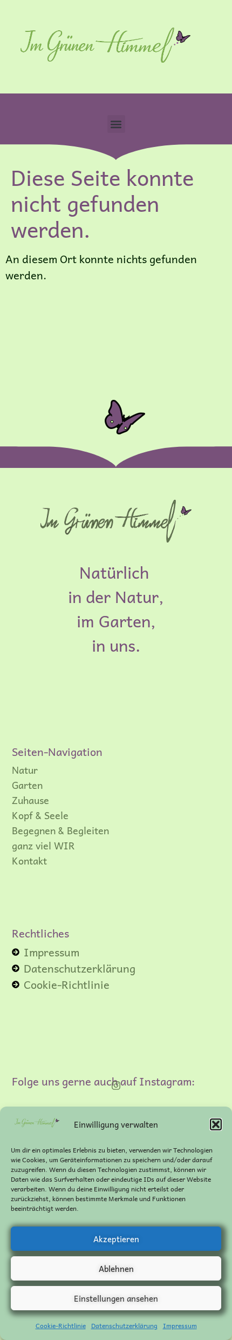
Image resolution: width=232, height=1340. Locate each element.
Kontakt (29, 860)
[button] (215, 1124)
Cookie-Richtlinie (61, 1325)
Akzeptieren (116, 1238)
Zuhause (30, 800)
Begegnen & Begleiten (60, 830)
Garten (27, 785)
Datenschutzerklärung (124, 1325)
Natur (25, 770)
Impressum (180, 1325)
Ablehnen (116, 1268)
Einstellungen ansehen (116, 1298)
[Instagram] (116, 1085)
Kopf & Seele (40, 815)
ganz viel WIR (43, 845)
